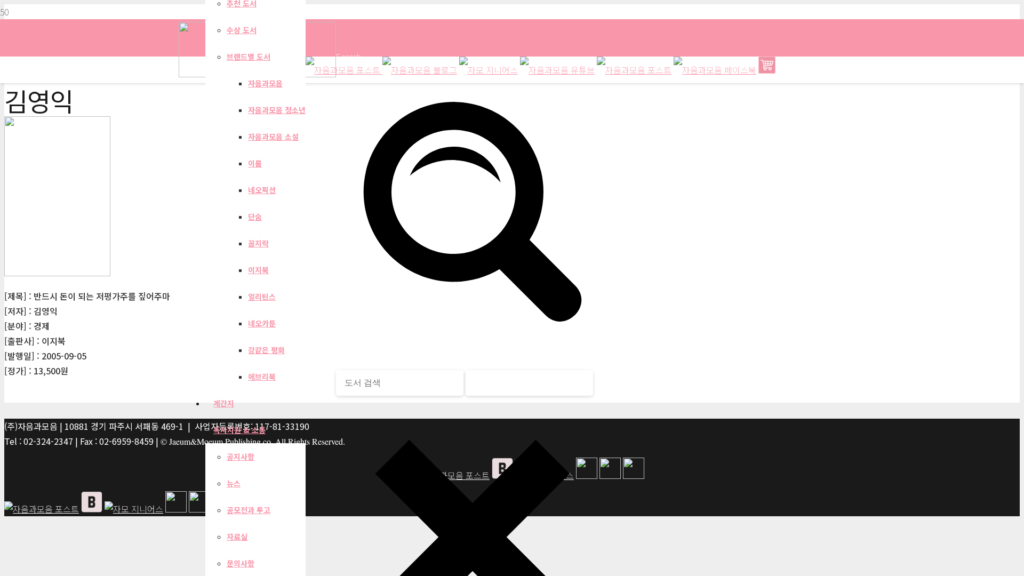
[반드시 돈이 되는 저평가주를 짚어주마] (57, 272)
